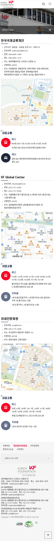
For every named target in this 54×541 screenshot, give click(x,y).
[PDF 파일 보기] (29, 524)
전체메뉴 (50, 4)
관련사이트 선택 (11, 458)
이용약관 (6, 445)
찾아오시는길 (8, 449)
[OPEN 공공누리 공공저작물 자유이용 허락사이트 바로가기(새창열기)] (20, 523)
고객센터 (20, 449)
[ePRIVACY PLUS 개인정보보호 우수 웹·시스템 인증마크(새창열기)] (36, 522)
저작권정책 (34, 445)
